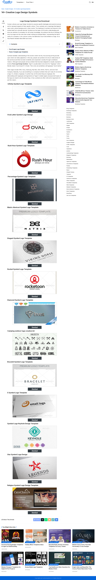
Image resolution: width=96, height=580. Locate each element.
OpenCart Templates (72, 161)
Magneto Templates (71, 155)
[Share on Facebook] (3, 26)
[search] (90, 2)
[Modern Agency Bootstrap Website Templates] (70, 69)
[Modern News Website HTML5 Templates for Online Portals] (70, 52)
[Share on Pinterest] (3, 34)
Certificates (69, 121)
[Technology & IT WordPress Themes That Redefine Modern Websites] (70, 83)
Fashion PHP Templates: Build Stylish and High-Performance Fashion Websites (84, 59)
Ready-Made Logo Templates (34, 567)
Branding (69, 112)
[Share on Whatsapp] (3, 37)
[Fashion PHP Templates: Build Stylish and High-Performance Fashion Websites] (70, 60)
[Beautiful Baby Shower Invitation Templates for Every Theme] (60, 536)
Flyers (68, 134)
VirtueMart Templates (72, 182)
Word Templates (79, 47)
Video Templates (71, 180)
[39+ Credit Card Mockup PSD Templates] (70, 76)
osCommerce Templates (72, 163)
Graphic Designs (9, 8)
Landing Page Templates (72, 153)
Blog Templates (70, 108)
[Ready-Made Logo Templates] (36, 558)
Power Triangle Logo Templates (18, 52)
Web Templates (79, 63)
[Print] (56, 519)
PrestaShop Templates (72, 167)
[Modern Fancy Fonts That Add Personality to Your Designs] (83, 536)
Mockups (77, 40)
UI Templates (70, 176)
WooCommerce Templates (73, 189)
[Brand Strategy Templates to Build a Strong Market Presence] (70, 45)
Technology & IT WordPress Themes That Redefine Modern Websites (84, 83)
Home (3, 8)
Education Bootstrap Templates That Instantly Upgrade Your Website (84, 99)
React (68, 170)
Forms (68, 138)
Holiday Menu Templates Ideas (34, 544)
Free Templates (70, 140)
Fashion (68, 131)
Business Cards (70, 119)
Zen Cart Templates (71, 195)
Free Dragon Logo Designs (17, 49)
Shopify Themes (70, 172)
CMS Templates (70, 123)
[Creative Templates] (8, 2)
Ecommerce (78, 31)
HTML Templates (79, 54)
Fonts (68, 136)
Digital (68, 125)
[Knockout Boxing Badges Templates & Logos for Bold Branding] (13, 536)
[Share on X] (3, 30)
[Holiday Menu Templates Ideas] (36, 536)
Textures (69, 174)
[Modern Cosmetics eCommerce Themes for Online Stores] (70, 29)
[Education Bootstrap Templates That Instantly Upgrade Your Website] (70, 100)
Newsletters (69, 159)
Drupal (68, 127)
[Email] (49, 519)
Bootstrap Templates (80, 71)
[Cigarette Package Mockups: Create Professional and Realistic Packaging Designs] (70, 36)
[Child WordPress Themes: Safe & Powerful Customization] (70, 93)
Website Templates (71, 186)
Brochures (69, 114)
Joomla (68, 150)
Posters (68, 165)
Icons (68, 146)
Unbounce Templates (72, 178)
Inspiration (69, 148)
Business (69, 117)
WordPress (78, 87)
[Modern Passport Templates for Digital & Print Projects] (13, 558)
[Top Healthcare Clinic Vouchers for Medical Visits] (60, 558)
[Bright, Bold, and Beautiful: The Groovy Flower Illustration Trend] (83, 558)
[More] (60, 519)
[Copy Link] (3, 41)
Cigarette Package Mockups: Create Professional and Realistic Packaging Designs (84, 36)
